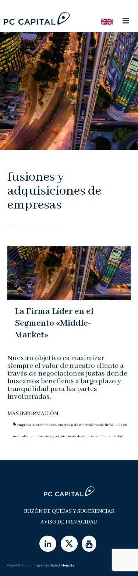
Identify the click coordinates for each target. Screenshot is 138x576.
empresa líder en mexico (36, 425)
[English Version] (104, 21)
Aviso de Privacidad (69, 522)
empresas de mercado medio (80, 425)
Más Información (32, 413)
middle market (111, 436)
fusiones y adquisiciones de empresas (68, 436)
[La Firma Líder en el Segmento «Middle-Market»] (69, 273)
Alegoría (67, 566)
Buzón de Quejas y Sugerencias (69, 511)
